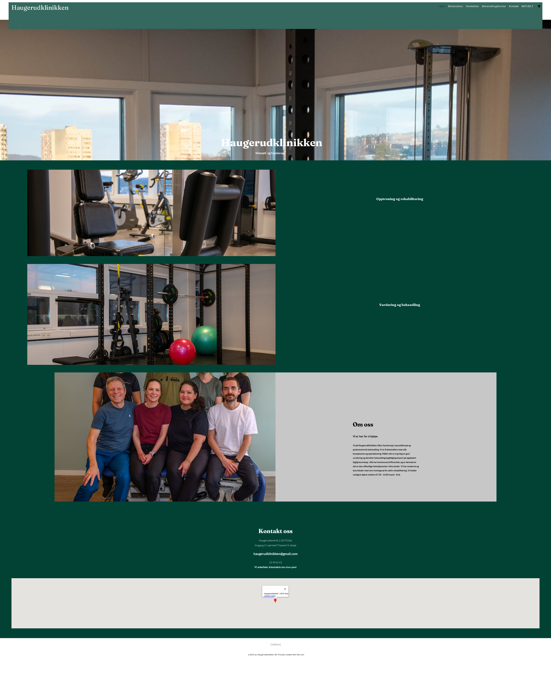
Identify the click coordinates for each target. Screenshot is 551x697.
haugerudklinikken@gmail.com (276, 554)
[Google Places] (539, 6)
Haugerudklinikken (40, 7)
